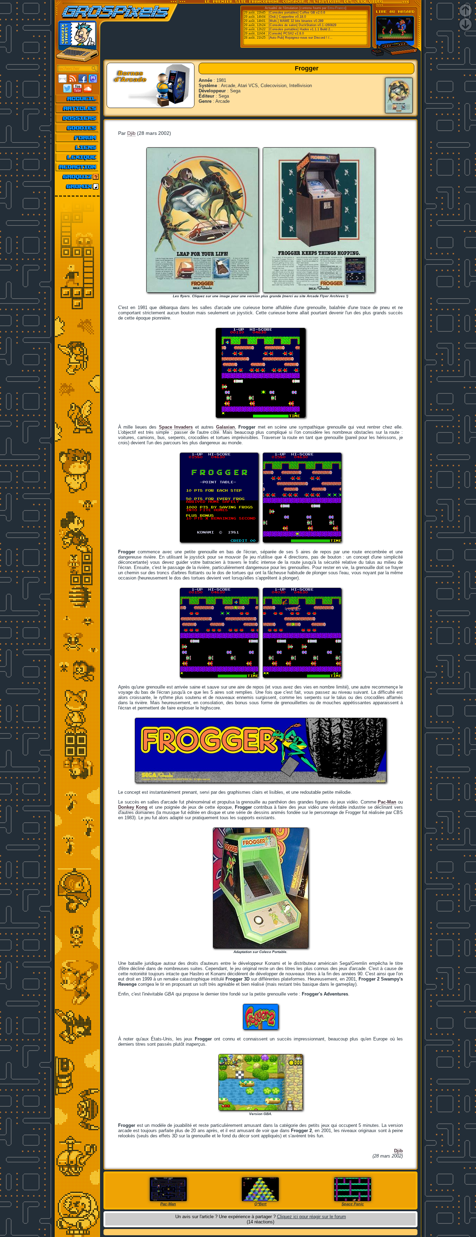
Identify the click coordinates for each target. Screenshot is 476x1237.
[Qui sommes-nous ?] (77, 167)
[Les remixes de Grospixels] (77, 186)
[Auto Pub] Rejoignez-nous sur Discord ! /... (300, 37)
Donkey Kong (132, 807)
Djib (131, 133)
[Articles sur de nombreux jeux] (77, 108)
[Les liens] (77, 147)
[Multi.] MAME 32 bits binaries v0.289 (296, 21)
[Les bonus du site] (77, 128)
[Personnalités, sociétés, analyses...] (77, 118)
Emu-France (336, 8)
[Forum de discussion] (77, 138)
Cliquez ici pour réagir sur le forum (311, 1216)
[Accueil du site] (77, 98)
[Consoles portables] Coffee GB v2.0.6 (297, 12)
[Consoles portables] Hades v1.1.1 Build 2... (301, 29)
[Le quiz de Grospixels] (77, 177)
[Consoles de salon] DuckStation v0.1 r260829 (302, 25)
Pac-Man (387, 802)
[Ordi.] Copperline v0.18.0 (287, 16)
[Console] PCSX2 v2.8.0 (286, 33)
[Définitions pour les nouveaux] (77, 157)
